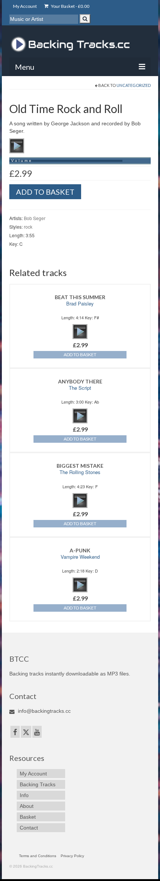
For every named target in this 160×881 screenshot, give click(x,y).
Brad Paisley (80, 303)
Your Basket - (69, 6)
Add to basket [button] (80, 354)
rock (28, 226)
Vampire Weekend (80, 556)
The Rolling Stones (80, 472)
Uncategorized (133, 85)
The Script (80, 387)
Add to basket (45, 191)
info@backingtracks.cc (43, 711)
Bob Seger (34, 218)
